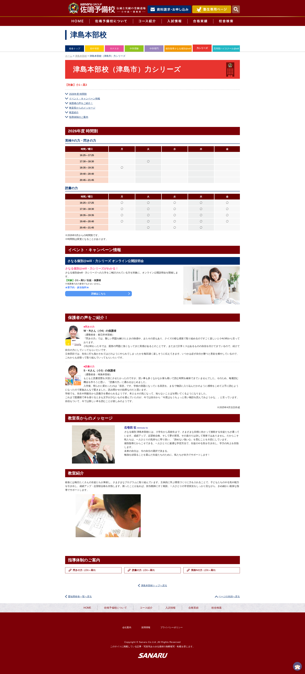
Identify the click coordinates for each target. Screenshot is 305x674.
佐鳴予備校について (111, 21)
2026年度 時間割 (78, 94)
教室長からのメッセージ (82, 107)
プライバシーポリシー (171, 627)
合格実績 (200, 21)
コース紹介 (147, 21)
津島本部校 (81, 56)
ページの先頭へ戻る (229, 596)
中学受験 (134, 48)
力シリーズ (202, 48)
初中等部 (94, 48)
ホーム (68, 56)
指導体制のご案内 (78, 117)
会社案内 (126, 627)
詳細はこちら (98, 293)
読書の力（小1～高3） (144, 570)
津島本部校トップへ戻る (154, 585)
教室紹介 (74, 112)
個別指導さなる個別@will (178, 48)
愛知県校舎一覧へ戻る (80, 596)
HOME (77, 21)
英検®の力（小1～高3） (204, 570)
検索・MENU (236, 9)
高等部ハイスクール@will (226, 48)
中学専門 (154, 48)
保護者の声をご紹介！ (81, 103)
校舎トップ (74, 48)
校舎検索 (226, 21)
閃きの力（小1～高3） (85, 570)
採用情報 (145, 627)
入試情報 (174, 21)
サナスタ (114, 48)
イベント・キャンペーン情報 (84, 98)
